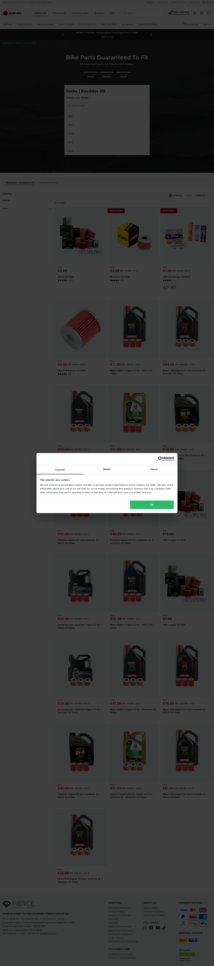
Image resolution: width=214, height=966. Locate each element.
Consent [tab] (60, 469)
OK (152, 504)
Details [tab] (107, 469)
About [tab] (154, 469)
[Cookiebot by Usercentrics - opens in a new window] (160, 459)
